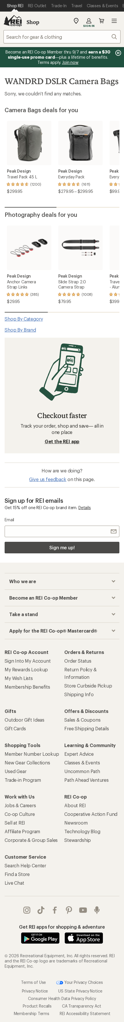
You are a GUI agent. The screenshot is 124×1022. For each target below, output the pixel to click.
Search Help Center (25, 865)
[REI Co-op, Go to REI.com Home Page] (12, 21)
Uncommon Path (82, 771)
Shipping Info (79, 694)
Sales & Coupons (82, 719)
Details (84, 507)
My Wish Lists (19, 678)
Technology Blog (82, 831)
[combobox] (62, 36)
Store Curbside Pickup (88, 685)
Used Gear (16, 771)
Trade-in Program (23, 780)
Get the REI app (62, 441)
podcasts (97, 910)
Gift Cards (15, 728)
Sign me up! (62, 547)
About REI (75, 805)
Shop (33, 22)
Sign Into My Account (28, 661)
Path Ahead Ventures (86, 780)
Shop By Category (24, 318)
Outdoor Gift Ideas (24, 719)
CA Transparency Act (81, 1005)
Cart (101, 21)
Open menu (114, 21)
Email (9, 519)
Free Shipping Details (86, 728)
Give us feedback (47, 479)
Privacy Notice (35, 990)
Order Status (77, 661)
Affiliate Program (22, 831)
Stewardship (77, 840)
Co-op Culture (20, 814)
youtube (83, 910)
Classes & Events (82, 762)
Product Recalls (37, 1005)
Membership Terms (31, 1013)
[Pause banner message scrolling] (118, 52)
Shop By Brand (20, 329)
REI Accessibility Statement (85, 1013)
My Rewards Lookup (26, 669)
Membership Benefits (27, 687)
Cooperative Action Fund (90, 814)
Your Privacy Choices (83, 982)
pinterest (69, 910)
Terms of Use (33, 982)
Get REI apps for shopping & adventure (62, 926)
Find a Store (17, 874)
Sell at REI (15, 822)
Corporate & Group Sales (31, 840)
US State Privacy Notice (80, 990)
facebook (55, 910)
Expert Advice (79, 754)
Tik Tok (41, 910)
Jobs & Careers (20, 805)
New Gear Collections (27, 762)
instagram (27, 910)
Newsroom (76, 822)
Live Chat (14, 883)
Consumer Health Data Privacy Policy (62, 998)
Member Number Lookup (32, 754)
